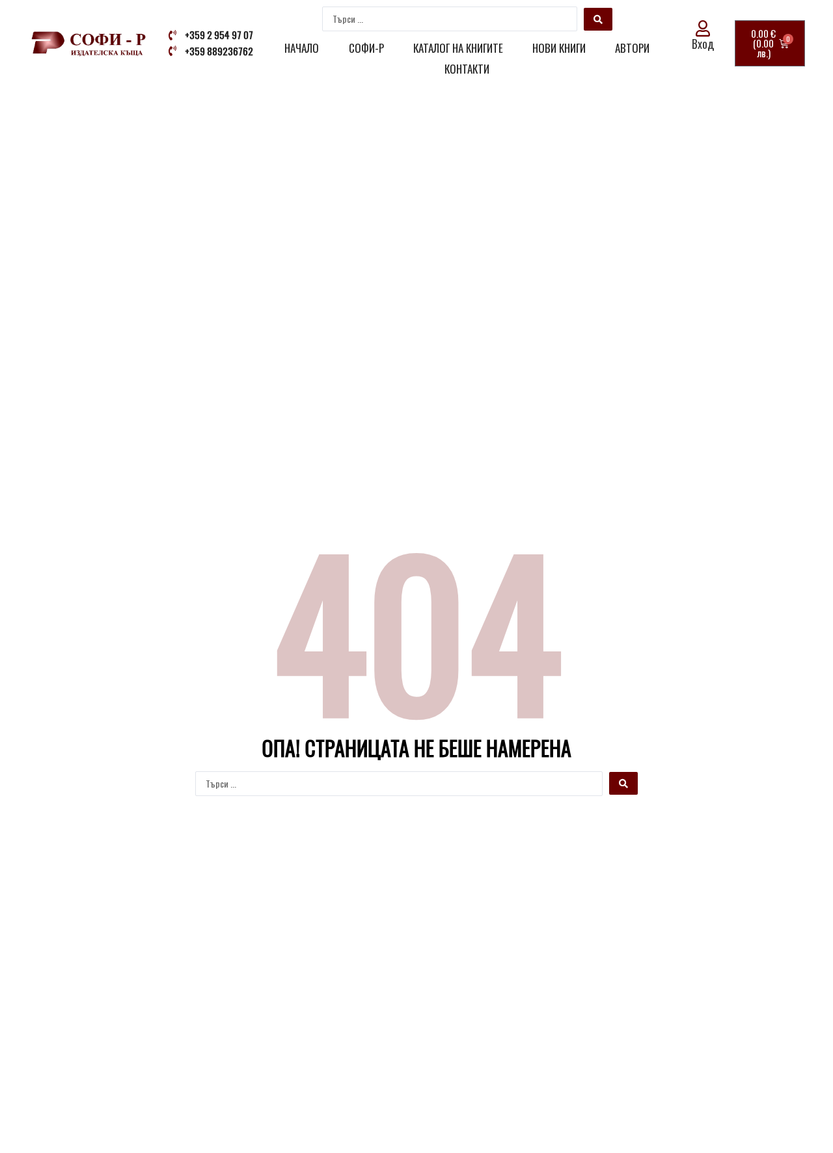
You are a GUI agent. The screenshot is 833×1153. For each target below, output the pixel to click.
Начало (301, 48)
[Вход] (703, 28)
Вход (703, 43)
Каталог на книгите (458, 48)
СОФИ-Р (366, 48)
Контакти (466, 69)
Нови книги (559, 48)
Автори (632, 48)
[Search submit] (598, 19)
